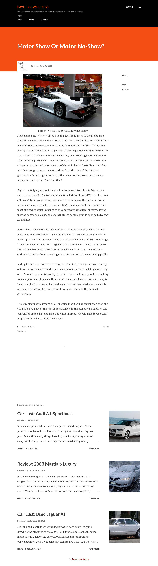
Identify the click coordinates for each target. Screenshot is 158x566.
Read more (94, 448)
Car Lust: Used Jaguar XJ (41, 514)
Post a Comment (33, 499)
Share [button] (125, 76)
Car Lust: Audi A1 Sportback (45, 413)
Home (19, 20)
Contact (44, 20)
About (31, 20)
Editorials (125, 89)
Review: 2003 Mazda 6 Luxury (47, 464)
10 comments (31, 448)
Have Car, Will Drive (33, 7)
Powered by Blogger (80, 559)
